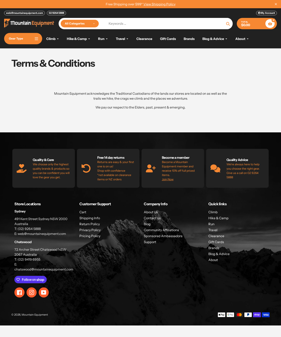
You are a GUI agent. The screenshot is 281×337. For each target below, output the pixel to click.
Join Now (168, 179)
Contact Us (152, 218)
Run (211, 224)
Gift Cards (216, 242)
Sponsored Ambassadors (163, 236)
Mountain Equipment (35, 314)
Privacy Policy (90, 230)
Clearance (216, 236)
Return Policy (89, 224)
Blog (147, 224)
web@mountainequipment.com (24, 12)
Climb (213, 212)
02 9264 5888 (56, 12)
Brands (213, 248)
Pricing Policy (89, 236)
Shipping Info (89, 218)
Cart (82, 212)
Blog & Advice (219, 254)
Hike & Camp (218, 218)
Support (150, 242)
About (213, 260)
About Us (151, 212)
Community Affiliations (161, 230)
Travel (212, 230)
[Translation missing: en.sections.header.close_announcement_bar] (276, 4)
